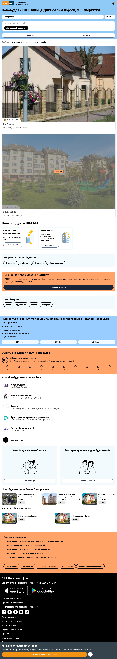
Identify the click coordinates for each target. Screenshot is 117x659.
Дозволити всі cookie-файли (44, 654)
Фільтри (30, 35)
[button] (4, 541)
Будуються (21, 305)
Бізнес (34, 305)
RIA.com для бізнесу (11, 598)
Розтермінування (87, 481)
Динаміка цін (29, 481)
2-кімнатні (24, 263)
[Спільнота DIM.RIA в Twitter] (27, 612)
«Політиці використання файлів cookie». (78, 650)
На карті (86, 35)
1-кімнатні (10, 263)
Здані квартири (56, 263)
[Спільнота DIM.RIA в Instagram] (4, 612)
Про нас (5, 633)
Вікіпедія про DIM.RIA (12, 621)
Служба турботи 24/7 (12, 629)
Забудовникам (9, 617)
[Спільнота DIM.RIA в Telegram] (15, 612)
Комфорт (46, 305)
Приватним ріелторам (12, 603)
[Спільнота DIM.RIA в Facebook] (9, 612)
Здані (8, 305)
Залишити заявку (58, 287)
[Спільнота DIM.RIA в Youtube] (21, 612)
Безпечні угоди (9, 625)
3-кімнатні (39, 263)
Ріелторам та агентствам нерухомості (20, 607)
